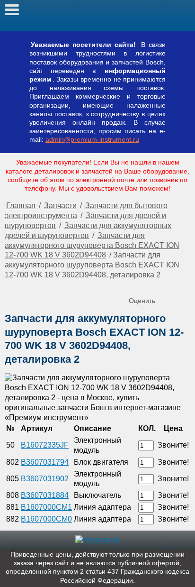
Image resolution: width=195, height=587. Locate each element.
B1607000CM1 (46, 507)
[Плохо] (146, 285)
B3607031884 (45, 495)
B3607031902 (45, 479)
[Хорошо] (165, 285)
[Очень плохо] (137, 285)
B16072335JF (45, 445)
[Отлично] (175, 285)
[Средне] (156, 285)
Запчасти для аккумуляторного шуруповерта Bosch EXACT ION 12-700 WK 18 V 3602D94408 (92, 245)
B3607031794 (45, 462)
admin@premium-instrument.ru (92, 139)
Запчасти (60, 206)
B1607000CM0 (46, 519)
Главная (20, 206)
